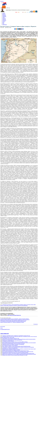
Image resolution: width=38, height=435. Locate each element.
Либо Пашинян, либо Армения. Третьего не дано (10, 338)
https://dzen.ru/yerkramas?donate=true (14, 315)
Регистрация (2, 326)
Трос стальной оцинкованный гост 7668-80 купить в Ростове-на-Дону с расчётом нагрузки (17, 351)
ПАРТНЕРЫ (4, 24)
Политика (4, 14)
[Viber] (21, 29)
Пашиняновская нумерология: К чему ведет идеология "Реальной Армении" (15, 352)
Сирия (12, 304)
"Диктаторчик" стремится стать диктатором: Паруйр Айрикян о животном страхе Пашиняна (18, 347)
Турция (5, 305)
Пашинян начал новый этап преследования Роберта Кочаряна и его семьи (14, 355)
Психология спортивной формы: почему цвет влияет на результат (13, 343)
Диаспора (4, 18)
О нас (3, 23)
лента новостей (4, 333)
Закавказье (4, 15)
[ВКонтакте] (15, 29)
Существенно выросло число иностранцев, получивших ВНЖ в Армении (14, 341)
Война (7, 305)
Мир (3, 22)
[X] (19, 29)
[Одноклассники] (16, 29)
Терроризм (11, 305)
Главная (3, 13)
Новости (25, 304)
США (35, 304)
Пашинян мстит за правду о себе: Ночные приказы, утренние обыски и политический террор (18, 353)
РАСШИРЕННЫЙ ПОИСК (5, 329)
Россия (32, 304)
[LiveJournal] (20, 29)
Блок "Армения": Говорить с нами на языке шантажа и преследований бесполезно (16, 346)
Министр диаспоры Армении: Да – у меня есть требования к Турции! (12, 322)
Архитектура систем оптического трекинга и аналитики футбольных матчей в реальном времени (18, 339)
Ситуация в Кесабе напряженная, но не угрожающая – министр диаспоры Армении (14, 318)
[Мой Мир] (17, 29)
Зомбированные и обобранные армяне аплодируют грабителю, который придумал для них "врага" (19, 348)
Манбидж (21, 304)
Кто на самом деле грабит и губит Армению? (10, 345)
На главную (36, 324)
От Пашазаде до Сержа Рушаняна (8, 340)
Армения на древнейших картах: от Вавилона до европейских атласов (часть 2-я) (16, 335)
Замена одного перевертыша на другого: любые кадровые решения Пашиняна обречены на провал (19, 354)
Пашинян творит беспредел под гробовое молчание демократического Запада (15, 350)
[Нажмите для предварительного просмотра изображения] (19, 62)
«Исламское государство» (6, 304)
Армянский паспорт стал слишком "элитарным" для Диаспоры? (13, 344)
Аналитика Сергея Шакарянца (22, 305)
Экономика (4, 16)
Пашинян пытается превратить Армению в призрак (11, 349)
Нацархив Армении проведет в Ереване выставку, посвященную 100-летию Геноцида (15, 319)
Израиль (1, 305)
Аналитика (4, 20)
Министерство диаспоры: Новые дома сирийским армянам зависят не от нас (13, 320)
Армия (3, 17)
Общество (4, 19)
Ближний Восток (17, 304)
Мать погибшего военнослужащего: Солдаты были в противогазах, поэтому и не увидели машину (19, 342)
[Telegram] (23, 29)
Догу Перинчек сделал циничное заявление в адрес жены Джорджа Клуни (13, 321)
